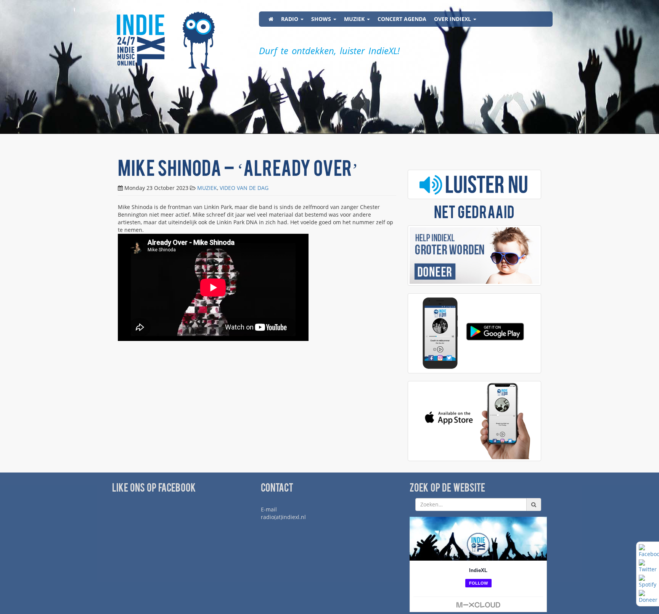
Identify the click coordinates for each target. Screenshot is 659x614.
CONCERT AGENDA (402, 19)
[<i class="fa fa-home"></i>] (271, 19)
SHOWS (322, 19)
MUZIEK (355, 19)
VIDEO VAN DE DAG (244, 187)
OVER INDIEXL (453, 19)
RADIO (290, 19)
